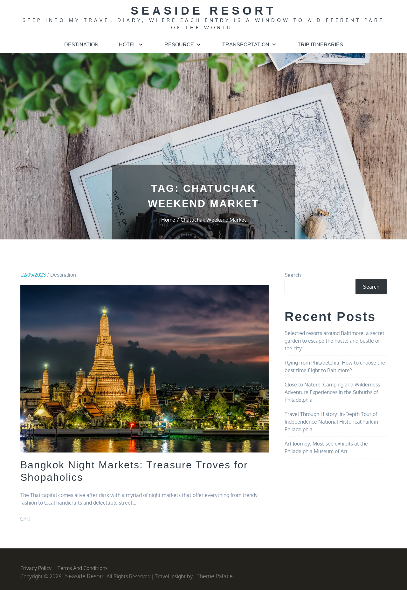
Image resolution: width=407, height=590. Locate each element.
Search (293, 275)
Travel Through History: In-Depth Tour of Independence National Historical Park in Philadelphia (331, 421)
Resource (179, 44)
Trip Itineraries (320, 44)
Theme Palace (215, 576)
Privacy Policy (36, 568)
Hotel (127, 44)
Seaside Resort (203, 10)
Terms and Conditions (82, 568)
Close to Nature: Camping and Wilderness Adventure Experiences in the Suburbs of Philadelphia (332, 392)
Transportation (245, 44)
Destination (81, 44)
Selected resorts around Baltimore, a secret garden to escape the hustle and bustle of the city (334, 341)
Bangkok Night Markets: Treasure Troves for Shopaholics (134, 471)
